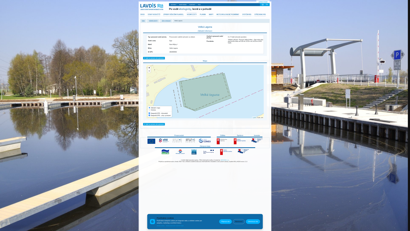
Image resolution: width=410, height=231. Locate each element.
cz (263, 4)
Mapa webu (183, 4)
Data (143, 20)
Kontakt (192, 4)
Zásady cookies (160, 225)
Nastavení (238, 221)
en (267, 4)
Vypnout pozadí (263, 1)
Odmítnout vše (253, 221)
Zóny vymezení (166, 20)
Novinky (173, 4)
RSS (199, 4)
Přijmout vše (225, 221)
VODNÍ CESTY (153, 20)
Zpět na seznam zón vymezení (154, 58)
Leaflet (254, 117)
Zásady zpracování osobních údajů (175, 225)
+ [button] (149, 67)
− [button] (149, 71)
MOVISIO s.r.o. (225, 160)
